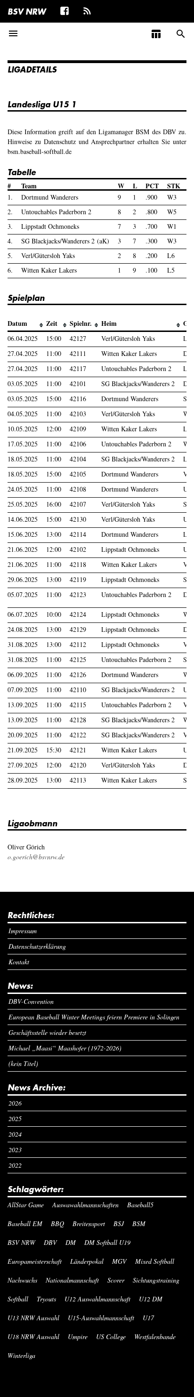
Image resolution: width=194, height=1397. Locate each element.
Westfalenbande (155, 1336)
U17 (148, 1317)
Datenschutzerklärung (37, 946)
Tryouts (46, 1298)
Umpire (78, 1336)
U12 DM (150, 1298)
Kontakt (18, 961)
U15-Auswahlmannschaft (101, 1317)
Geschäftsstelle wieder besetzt (47, 1032)
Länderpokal (87, 1261)
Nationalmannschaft (72, 1280)
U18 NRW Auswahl (33, 1336)
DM (70, 1242)
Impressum (22, 930)
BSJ (118, 1223)
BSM (139, 1223)
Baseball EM (25, 1223)
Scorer (115, 1280)
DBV (50, 1242)
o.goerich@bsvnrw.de (36, 856)
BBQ (57, 1223)
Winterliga (21, 1355)
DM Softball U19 (107, 1242)
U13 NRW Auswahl (33, 1317)
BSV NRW (27, 11)
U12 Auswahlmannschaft (97, 1298)
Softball (18, 1298)
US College (111, 1336)
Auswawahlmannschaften (85, 1204)
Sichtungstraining (156, 1280)
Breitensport (89, 1223)
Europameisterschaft (35, 1261)
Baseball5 (140, 1204)
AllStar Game (26, 1204)
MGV (119, 1261)
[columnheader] (27, 323)
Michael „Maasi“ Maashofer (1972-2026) (64, 1047)
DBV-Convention (31, 1001)
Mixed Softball (154, 1261)
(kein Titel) (23, 1063)
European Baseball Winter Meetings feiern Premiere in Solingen (93, 1016)
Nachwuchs (22, 1280)
